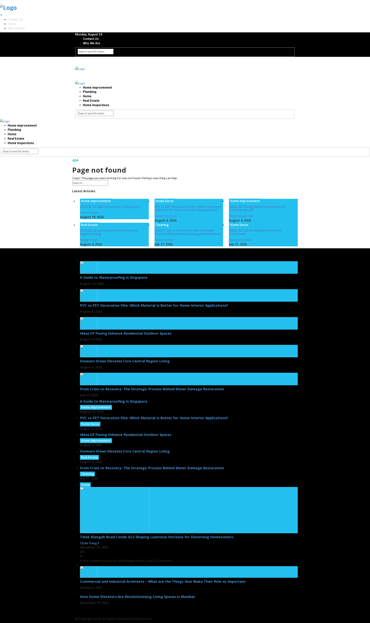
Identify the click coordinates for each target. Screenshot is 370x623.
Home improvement (97, 87)
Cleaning (162, 225)
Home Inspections (96, 105)
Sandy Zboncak (166, 216)
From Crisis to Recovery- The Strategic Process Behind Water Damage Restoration (188, 232)
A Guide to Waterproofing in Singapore (110, 207)
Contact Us (15, 19)
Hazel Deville (89, 212)
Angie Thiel (88, 240)
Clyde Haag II (89, 543)
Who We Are (16, 28)
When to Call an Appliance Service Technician (255, 232)
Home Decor (165, 201)
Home (12, 23)
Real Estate (91, 100)
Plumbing (89, 92)
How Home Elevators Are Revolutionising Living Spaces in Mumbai (137, 596)
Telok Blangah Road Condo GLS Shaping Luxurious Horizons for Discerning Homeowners (156, 537)
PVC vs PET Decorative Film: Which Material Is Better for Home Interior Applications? (188, 208)
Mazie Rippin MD (241, 216)
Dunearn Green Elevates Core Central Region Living (109, 232)
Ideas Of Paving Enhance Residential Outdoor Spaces (257, 208)
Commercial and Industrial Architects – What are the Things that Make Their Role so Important (163, 581)
